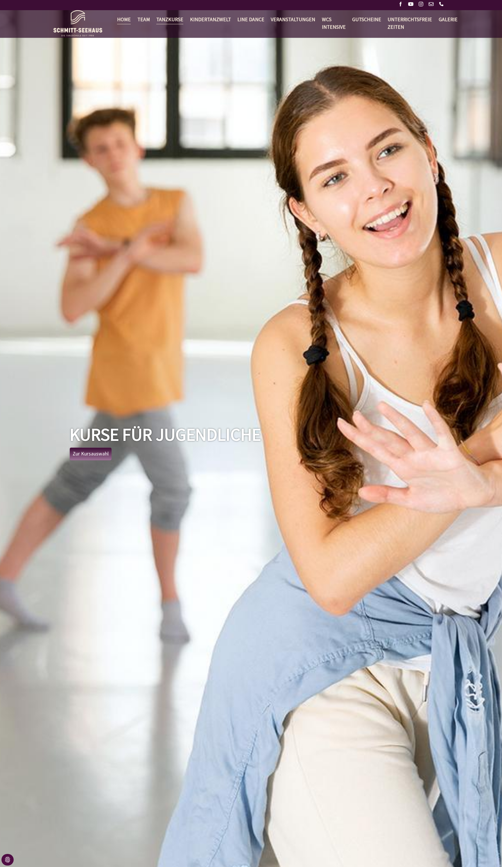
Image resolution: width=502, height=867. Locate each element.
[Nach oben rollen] (488, 853)
